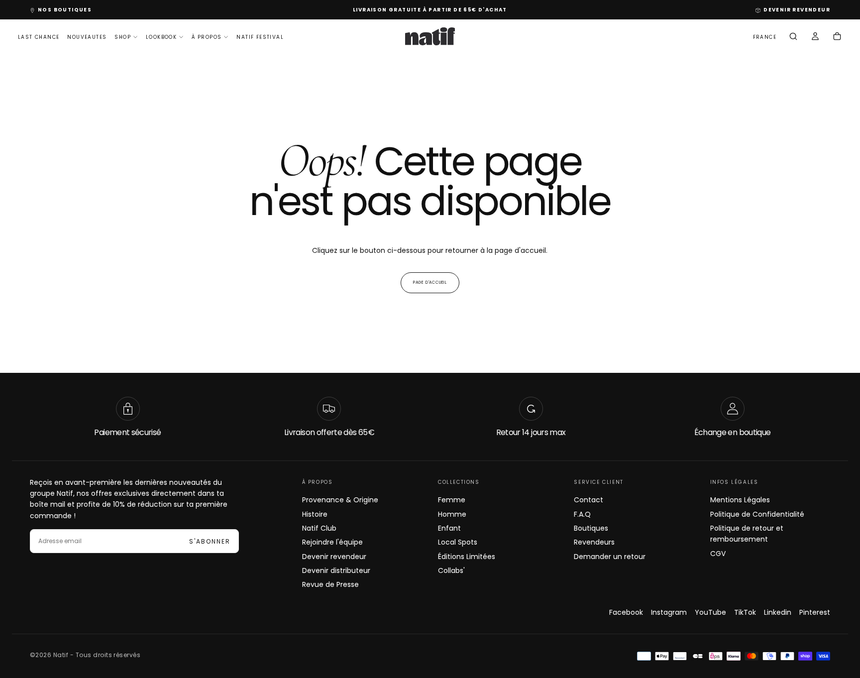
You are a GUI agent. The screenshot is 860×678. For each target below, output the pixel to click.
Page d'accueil (430, 282)
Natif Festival (260, 37)
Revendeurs (594, 542)
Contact (588, 500)
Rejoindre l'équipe (332, 542)
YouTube (710, 612)
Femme (451, 500)
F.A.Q (582, 514)
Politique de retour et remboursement (746, 533)
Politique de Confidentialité (757, 514)
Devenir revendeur (334, 557)
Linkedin (777, 612)
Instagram (669, 612)
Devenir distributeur (336, 570)
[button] (764, 37)
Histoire (314, 514)
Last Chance (38, 37)
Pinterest (814, 612)
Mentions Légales (740, 500)
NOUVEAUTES (87, 37)
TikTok (745, 612)
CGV (718, 554)
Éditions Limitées (466, 557)
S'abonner (209, 541)
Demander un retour (609, 557)
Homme (452, 514)
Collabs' (451, 570)
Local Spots (457, 542)
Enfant (449, 528)
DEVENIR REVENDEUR (796, 9)
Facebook (626, 612)
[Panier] (837, 37)
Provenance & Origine (340, 500)
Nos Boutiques (65, 9)
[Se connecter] (815, 37)
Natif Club (319, 528)
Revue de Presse (330, 584)
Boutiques (591, 528)
